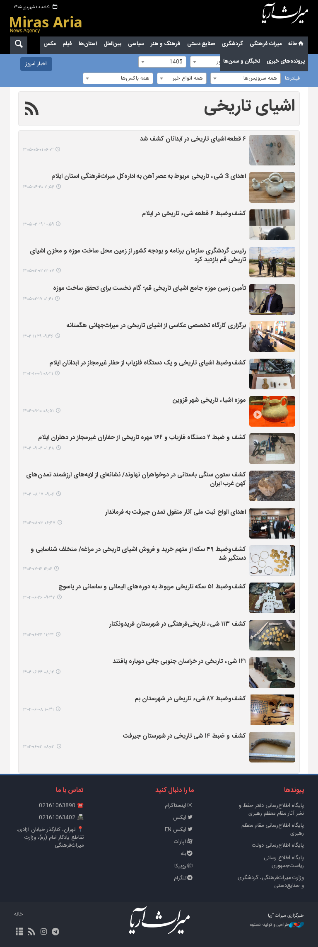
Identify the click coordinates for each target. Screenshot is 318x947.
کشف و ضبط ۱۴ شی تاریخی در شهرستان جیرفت (184, 736)
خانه (292, 44)
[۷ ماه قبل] (272, 374)
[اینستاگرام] (43, 932)
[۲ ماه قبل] (272, 224)
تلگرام (180, 878)
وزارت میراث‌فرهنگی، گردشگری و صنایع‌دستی (271, 882)
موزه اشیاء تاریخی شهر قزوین (209, 401)
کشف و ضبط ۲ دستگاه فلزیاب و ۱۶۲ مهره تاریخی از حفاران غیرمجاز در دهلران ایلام (142, 438)
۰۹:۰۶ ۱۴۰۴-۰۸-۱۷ (38, 494)
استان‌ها (88, 44)
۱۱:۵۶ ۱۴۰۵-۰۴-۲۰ (38, 187)
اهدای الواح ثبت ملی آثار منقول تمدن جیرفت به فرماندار (175, 512)
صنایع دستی (201, 44)
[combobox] (245, 78)
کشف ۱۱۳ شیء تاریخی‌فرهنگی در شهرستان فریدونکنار (177, 624)
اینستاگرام (175, 805)
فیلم (67, 44)
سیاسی (136, 44)
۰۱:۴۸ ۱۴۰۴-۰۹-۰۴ (38, 448)
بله (183, 854)
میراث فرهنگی (266, 44)
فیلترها (292, 78)
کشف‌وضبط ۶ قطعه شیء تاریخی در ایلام (194, 214)
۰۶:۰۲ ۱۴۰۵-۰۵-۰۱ (38, 150)
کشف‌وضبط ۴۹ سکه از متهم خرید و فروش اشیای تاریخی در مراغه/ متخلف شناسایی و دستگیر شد (138, 554)
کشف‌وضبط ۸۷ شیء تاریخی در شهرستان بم (190, 699)
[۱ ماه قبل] (272, 187)
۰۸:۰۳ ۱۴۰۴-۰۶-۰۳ (39, 747)
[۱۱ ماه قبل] (272, 598)
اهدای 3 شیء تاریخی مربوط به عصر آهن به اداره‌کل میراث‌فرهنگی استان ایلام (148, 177)
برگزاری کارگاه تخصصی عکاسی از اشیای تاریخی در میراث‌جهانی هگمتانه (156, 326)
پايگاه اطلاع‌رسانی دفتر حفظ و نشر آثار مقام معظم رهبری (271, 809)
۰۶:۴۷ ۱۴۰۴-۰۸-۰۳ (39, 523)
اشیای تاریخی (249, 106)
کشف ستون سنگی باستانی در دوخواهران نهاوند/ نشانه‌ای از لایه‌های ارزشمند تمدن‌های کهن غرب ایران (136, 480)
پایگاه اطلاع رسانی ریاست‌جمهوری (284, 862)
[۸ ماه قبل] (272, 411)
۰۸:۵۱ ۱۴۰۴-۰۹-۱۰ (38, 411)
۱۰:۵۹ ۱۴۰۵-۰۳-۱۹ (38, 224)
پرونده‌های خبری (286, 61)
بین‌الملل (112, 44)
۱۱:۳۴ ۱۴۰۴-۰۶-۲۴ (38, 635)
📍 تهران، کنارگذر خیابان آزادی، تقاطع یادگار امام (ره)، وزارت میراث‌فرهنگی (50, 838)
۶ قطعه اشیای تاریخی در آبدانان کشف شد (193, 139)
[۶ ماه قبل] (272, 336)
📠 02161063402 (61, 817)
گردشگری (232, 44)
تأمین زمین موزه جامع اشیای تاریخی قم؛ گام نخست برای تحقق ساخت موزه (149, 289)
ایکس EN (175, 830)
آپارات (180, 842)
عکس (49, 44)
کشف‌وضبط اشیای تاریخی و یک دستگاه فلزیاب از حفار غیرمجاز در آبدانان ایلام (147, 363)
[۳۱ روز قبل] (272, 150)
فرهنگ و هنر (166, 44)
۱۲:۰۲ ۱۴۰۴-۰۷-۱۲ (37, 569)
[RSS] (32, 110)
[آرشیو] (19, 932)
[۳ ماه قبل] (272, 262)
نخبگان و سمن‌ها (241, 61)
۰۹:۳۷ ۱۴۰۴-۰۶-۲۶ (39, 598)
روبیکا (180, 866)
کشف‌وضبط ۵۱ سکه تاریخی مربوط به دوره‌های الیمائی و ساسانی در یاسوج (152, 587)
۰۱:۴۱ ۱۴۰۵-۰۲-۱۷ (38, 299)
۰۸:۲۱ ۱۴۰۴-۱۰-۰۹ (38, 374)
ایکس (179, 817)
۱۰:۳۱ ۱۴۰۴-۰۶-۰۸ (38, 710)
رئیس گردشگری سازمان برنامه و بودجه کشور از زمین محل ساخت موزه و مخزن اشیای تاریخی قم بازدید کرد (138, 256)
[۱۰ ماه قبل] (272, 560)
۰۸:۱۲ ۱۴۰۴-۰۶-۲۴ (38, 672)
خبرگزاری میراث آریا (285, 19)
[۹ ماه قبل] (272, 486)
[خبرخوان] (31, 932)
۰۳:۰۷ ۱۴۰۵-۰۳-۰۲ (38, 271)
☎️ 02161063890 (61, 805)
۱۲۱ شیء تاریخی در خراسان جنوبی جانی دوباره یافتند (179, 662)
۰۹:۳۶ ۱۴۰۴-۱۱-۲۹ (38, 336)
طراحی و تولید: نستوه (269, 925)
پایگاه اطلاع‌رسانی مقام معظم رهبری (272, 829)
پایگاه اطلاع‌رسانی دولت (278, 845)
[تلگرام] (56, 932)
